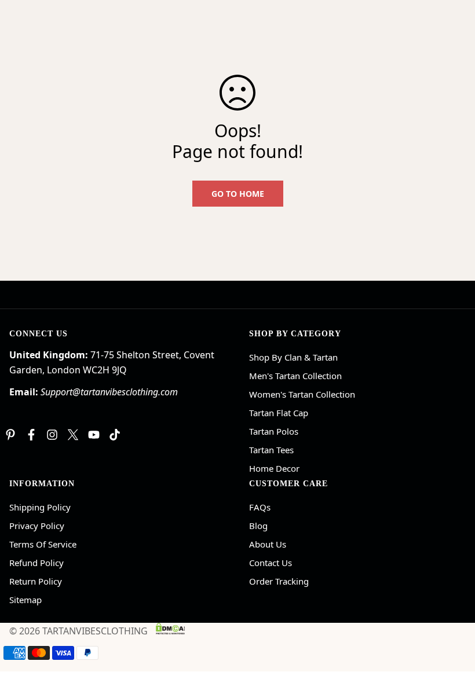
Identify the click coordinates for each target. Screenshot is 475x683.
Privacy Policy (36, 525)
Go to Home (237, 193)
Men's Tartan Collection (295, 375)
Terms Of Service (42, 544)
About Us (267, 544)
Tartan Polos (273, 431)
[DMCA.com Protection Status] (170, 628)
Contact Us (270, 562)
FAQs (260, 507)
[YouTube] (93, 434)
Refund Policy (36, 562)
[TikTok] (114, 434)
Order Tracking (279, 581)
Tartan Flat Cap (278, 412)
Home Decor (274, 468)
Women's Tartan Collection (302, 394)
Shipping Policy (40, 507)
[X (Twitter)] (73, 434)
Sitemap (25, 599)
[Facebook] (31, 434)
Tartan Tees (271, 450)
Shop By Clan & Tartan (293, 357)
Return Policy (35, 581)
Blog (258, 525)
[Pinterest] (10, 434)
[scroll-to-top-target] (452, 620)
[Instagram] (52, 434)
